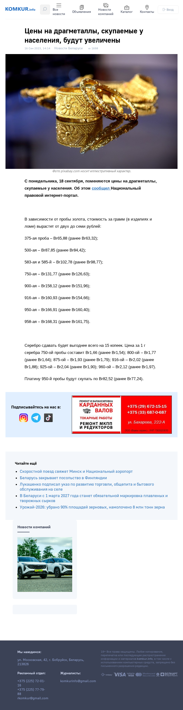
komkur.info (144, 659)
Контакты (147, 12)
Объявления (81, 12)
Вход (170, 10)
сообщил (101, 188)
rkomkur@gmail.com (32, 698)
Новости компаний (105, 12)
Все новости (59, 12)
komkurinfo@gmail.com (78, 681)
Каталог (127, 12)
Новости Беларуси (68, 48)
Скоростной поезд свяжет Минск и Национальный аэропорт (76, 471)
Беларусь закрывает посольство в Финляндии (63, 477)
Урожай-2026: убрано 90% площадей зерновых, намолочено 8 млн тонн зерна (92, 507)
